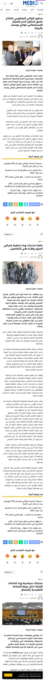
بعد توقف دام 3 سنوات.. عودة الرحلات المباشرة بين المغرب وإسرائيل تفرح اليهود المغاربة (25, 192)
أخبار (39, 14)
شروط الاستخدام (23, 676)
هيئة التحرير (33, 36)
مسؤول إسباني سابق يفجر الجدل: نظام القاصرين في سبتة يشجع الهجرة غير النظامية (24, 185)
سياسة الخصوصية (35, 676)
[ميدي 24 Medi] (30, 3)
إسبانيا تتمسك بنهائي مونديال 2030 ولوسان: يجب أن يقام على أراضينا (23, 165)
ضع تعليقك (8, 234)
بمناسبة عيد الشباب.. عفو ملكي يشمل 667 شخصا (24, 178)
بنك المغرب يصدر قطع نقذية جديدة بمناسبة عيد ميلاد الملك (24, 171)
